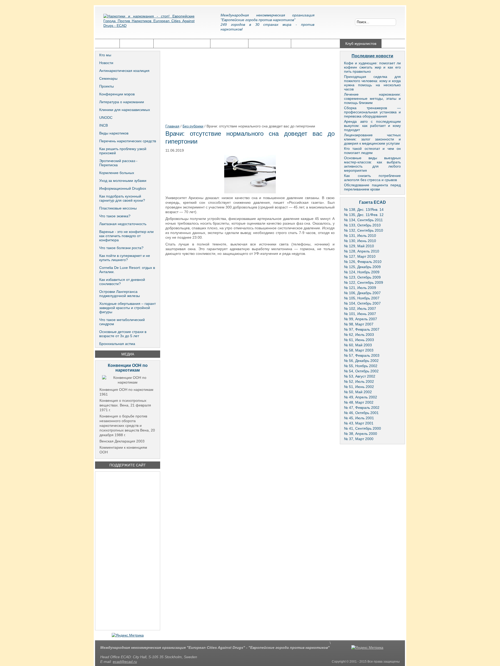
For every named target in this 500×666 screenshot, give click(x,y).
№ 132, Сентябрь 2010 (363, 230)
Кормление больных (116, 173)
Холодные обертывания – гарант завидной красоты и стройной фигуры (127, 307)
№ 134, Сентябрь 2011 (363, 220)
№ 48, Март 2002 (358, 402)
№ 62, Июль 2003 (359, 334)
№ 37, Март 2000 (358, 439)
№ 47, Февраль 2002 (361, 407)
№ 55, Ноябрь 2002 (360, 366)
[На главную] (149, 25)
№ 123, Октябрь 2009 (362, 277)
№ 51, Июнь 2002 (359, 387)
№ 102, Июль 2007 (360, 308)
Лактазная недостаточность (122, 224)
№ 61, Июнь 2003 (359, 340)
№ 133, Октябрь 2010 (362, 225)
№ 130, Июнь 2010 (360, 241)
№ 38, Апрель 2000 (360, 433)
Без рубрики (193, 126)
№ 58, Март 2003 (358, 350)
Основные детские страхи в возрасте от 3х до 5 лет (122, 334)
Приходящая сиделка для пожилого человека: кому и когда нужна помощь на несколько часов (372, 83)
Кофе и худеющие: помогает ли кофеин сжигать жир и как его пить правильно (372, 67)
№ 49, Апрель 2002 (360, 397)
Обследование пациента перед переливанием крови (372, 187)
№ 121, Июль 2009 (360, 288)
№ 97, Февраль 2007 (361, 329)
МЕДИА (127, 354)
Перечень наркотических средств (127, 141)
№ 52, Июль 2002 (359, 381)
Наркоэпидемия (229, 43)
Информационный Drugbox (122, 188)
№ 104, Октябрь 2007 (362, 303)
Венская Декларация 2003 (122, 441)
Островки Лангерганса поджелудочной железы (119, 293)
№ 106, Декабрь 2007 (362, 293)
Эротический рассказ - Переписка (118, 163)
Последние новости (372, 56)
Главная (107, 43)
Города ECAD (136, 43)
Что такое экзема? (114, 216)
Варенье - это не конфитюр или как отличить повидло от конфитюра (126, 236)
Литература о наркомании (121, 102)
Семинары (108, 78)
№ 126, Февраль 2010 (363, 262)
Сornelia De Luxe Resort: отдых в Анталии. (127, 270)
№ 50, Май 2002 (358, 392)
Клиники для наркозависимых (124, 110)
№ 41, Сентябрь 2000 (362, 428)
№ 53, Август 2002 (359, 376)
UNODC (106, 117)
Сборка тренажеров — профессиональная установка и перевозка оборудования (372, 112)
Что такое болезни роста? (121, 248)
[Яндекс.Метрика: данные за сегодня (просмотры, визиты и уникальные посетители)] (128, 635)
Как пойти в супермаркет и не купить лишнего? (124, 258)
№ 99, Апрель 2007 (360, 319)
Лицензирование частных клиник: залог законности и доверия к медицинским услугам (372, 139)
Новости (106, 63)
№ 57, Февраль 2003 (361, 355)
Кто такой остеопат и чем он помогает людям (372, 150)
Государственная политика (182, 43)
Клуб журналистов (360, 43)
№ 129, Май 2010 (359, 246)
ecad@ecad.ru (125, 661)
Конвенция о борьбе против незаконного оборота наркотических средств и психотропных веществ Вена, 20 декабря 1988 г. (127, 425)
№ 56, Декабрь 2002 (361, 361)
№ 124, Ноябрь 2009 (361, 272)
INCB (103, 125)
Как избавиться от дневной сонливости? (122, 282)
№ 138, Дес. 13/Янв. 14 (364, 209)
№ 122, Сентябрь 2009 (363, 282)
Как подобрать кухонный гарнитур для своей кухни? (122, 198)
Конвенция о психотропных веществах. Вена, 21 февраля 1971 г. (125, 405)
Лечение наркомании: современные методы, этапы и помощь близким (372, 98)
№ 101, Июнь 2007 (360, 314)
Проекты (106, 86)
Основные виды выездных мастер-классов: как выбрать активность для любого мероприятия (372, 164)
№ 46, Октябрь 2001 (361, 413)
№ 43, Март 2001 (358, 423)
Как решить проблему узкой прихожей (122, 151)
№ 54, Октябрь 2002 (361, 371)
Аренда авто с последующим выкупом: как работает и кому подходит (372, 125)
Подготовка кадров (270, 43)
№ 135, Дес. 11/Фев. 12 (364, 215)
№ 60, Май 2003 (358, 345)
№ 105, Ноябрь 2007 (361, 298)
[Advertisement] (127, 551)
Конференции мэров (117, 94)
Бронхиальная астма (117, 344)
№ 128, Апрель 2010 (361, 251)
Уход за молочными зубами (122, 180)
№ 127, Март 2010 (360, 256)
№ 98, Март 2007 (358, 324)
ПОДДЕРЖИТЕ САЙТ (127, 465)
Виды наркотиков (113, 133)
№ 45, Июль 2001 (359, 418)
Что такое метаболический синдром (122, 322)
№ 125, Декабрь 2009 (362, 267)
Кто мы (105, 55)
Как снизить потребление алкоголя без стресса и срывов (372, 178)
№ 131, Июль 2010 (360, 235)
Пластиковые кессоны (118, 208)
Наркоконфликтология (315, 43)
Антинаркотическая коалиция (124, 71)
